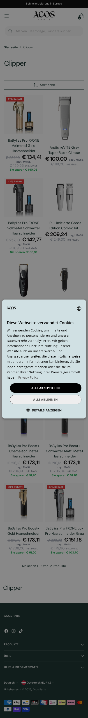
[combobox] (79, 308)
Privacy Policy (28, 377)
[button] (44, 410)
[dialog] (44, 359)
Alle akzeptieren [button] (45, 388)
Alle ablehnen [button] (45, 399)
